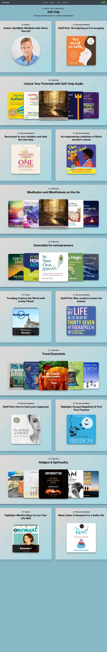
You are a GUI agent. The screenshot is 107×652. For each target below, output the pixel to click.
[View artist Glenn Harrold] (25, 50)
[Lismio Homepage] (5, 2)
